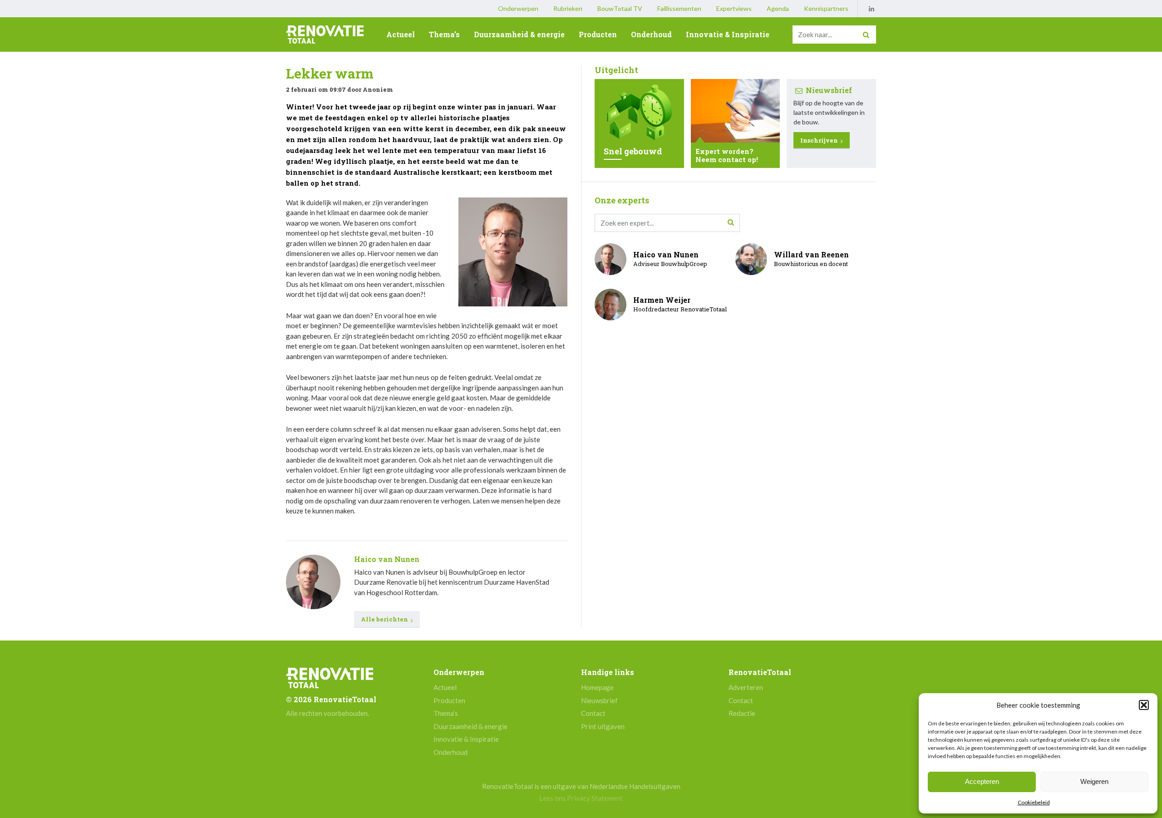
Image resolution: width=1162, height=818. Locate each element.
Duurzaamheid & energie (519, 34)
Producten (598, 34)
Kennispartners (826, 8)
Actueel (400, 34)
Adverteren (746, 687)
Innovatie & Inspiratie (727, 34)
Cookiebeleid (1034, 802)
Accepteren (982, 781)
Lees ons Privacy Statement (581, 798)
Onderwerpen (518, 8)
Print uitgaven (603, 726)
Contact (593, 713)
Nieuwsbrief (599, 700)
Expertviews (734, 8)
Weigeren (1094, 781)
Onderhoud (651, 34)
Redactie (742, 713)
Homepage (597, 687)
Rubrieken (567, 8)
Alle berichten (385, 619)
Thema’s (444, 34)
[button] (1143, 705)
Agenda (778, 8)
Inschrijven (819, 140)
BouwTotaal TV (619, 8)
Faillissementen (679, 8)
